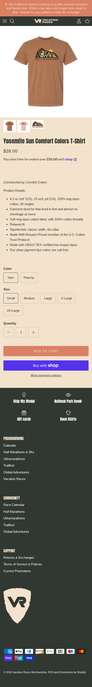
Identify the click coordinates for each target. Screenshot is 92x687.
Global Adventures (16, 472)
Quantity (9, 323)
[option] (46, 71)
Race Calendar (13, 505)
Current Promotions (17, 571)
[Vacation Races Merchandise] (46, 21)
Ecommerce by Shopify (72, 672)
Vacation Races (14, 479)
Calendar (9, 445)
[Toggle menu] (4, 21)
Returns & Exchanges (18, 557)
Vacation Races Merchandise (30, 672)
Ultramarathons (14, 459)
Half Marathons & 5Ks (18, 452)
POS (50, 672)
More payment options (46, 375)
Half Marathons (14, 511)
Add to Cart (46, 351)
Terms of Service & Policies (22, 564)
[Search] (14, 21)
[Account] (78, 21)
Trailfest (8, 465)
